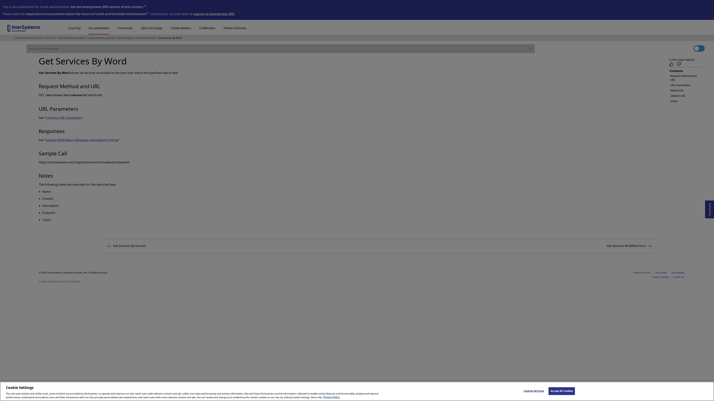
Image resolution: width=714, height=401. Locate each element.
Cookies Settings (534, 391)
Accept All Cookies (562, 391)
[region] (357, 391)
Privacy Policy (331, 397)
